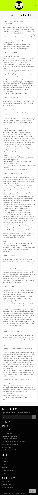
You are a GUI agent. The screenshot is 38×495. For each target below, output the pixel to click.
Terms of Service (7, 485)
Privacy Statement (7, 487)
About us (5, 461)
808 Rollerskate (10, 493)
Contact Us (5, 464)
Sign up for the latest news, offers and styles (16, 413)
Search (4, 459)
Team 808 (5, 467)
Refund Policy (6, 482)
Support (4, 473)
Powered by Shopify (20, 493)
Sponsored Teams (7, 470)
